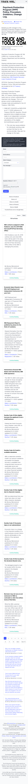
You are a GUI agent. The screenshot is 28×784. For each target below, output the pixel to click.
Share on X (14, 199)
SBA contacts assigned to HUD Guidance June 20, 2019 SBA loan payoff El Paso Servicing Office (14, 227)
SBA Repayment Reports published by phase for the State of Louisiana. (12, 325)
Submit (6, 191)
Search (19, 215)
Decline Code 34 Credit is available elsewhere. (12, 451)
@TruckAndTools (11, 723)
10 (13, 641)
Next (18, 641)
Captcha (5, 185)
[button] (26, 1)
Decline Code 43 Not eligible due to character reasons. (13, 491)
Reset (24, 215)
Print (3, 49)
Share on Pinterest (14, 204)
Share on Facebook (14, 196)
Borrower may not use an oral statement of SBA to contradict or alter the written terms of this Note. (13, 597)
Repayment (8, 356)
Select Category (7, 160)
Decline (7, 405)
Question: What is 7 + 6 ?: (10, 180)
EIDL (6, 313)
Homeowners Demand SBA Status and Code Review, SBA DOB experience (13, 371)
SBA (6, 274)
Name (4, 149)
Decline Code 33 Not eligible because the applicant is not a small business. (13, 417)
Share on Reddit (14, 207)
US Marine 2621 (21, 725)
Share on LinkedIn (14, 202)
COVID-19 (6, 49)
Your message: (7, 165)
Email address (6, 154)
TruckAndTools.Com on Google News (14, 209)
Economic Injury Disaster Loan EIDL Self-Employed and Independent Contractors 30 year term (13, 290)
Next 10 (23, 641)
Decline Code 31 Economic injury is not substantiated (12, 524)
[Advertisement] (14, 256)
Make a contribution (11, 272)
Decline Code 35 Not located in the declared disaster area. (14, 560)
